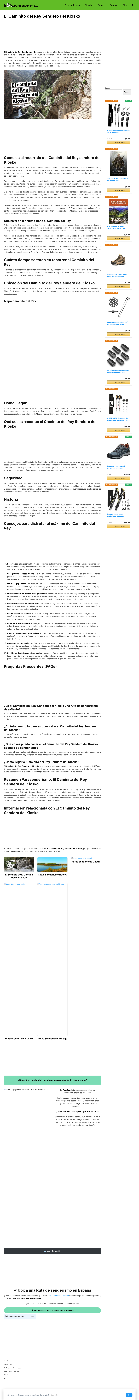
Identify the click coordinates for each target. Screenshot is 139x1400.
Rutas (100, 5)
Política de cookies (11, 1371)
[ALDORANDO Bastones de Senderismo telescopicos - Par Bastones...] (118, 403)
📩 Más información (52, 1251)
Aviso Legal (8, 1364)
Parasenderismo (72, 5)
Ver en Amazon (120, 142)
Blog (125, 5)
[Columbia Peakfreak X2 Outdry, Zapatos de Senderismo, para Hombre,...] (118, 451)
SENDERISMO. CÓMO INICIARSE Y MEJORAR (116, 227)
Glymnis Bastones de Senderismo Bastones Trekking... (115, 515)
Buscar (108, 88)
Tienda (88, 5)
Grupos (113, 5)
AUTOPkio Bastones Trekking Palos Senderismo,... (118, 131)
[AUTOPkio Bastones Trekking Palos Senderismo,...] (118, 115)
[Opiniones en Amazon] (111, 135)
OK (129, 1395)
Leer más (54, 1395)
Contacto (7, 1361)
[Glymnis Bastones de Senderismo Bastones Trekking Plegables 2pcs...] (118, 499)
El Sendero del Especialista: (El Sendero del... (118, 179)
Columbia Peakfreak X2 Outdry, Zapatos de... (116, 467)
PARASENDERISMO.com (58, 1296)
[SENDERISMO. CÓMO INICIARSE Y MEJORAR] (118, 211)
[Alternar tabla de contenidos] (31, 1316)
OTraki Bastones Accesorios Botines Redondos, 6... (118, 371)
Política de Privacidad (12, 1368)
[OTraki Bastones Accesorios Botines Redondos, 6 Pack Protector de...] (118, 355)
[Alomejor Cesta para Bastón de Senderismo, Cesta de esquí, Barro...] (118, 307)
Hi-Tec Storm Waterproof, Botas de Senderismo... (117, 275)
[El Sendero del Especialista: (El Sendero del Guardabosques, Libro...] (118, 163)
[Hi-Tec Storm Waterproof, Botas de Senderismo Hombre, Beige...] (118, 259)
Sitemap (7, 1375)
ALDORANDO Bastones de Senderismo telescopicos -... (118, 419)
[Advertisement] (52, 35)
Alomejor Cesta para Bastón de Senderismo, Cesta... (118, 323)
